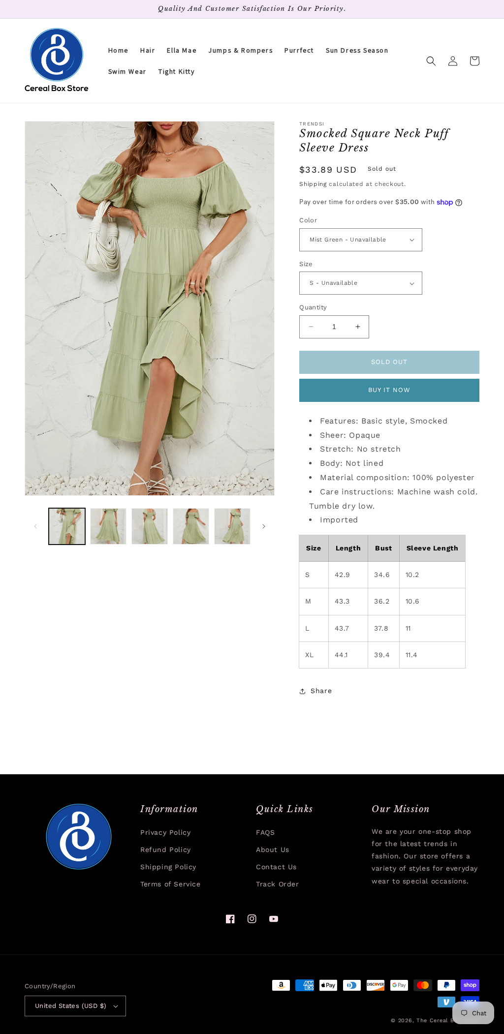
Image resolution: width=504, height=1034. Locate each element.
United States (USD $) (70, 1005)
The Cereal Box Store (447, 1020)
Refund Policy (165, 849)
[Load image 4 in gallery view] (191, 526)
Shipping (313, 184)
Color (308, 220)
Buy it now (389, 390)
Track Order (277, 884)
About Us (272, 849)
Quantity (313, 307)
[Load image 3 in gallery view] (149, 526)
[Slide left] (35, 526)
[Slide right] (264, 526)
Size (306, 264)
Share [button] (321, 691)
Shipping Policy (168, 867)
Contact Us (276, 867)
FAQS (265, 832)
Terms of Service (170, 884)
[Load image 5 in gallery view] (232, 526)
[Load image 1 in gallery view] (67, 526)
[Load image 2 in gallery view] (108, 526)
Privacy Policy (165, 832)
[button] (431, 61)
